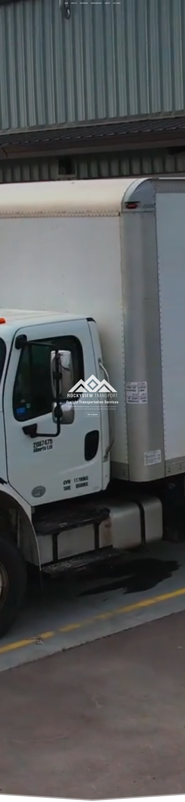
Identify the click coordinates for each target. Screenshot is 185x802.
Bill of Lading (176, 3)
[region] (92, 401)
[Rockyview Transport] (17, 3)
